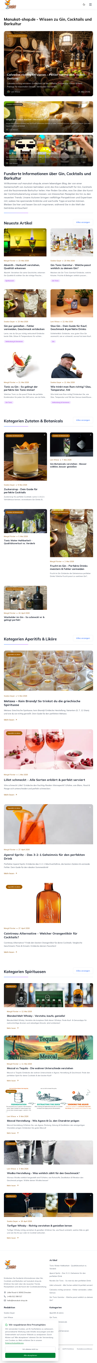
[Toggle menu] (90, 4)
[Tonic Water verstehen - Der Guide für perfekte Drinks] (48, 150)
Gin (53, 341)
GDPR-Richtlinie (68, 1349)
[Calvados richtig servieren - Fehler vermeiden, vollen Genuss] (48, 63)
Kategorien (56, 1307)
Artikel (53, 1260)
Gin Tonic (55, 281)
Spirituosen (9, 281)
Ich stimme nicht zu (30, 1349)
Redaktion (9, 1307)
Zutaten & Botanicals (14, 104)
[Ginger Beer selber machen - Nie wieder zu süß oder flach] (48, 117)
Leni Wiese (55, 321)
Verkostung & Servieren (17, 36)
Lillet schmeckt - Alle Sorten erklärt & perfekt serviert (71, 1285)
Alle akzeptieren (30, 1355)
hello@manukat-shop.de (17, 1300)
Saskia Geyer (56, 261)
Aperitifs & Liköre (14, 654)
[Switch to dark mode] (84, 4)
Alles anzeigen (83, 222)
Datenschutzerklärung (14, 1343)
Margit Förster (10, 261)
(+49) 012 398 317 (14, 1296)
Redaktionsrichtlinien (84, 1349)
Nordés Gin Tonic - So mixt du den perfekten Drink (70, 1281)
